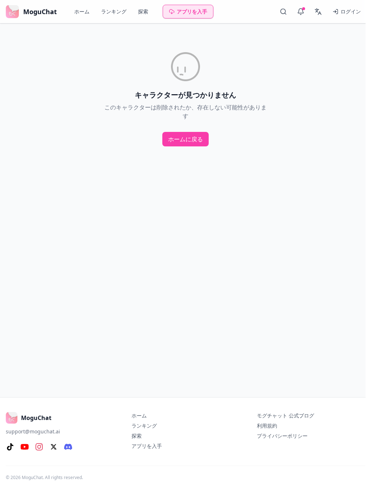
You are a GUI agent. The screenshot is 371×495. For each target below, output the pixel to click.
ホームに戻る (185, 139)
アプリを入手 (192, 11)
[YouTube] (24, 446)
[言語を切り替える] (318, 11)
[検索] (283, 11)
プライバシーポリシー (282, 435)
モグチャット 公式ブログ (285, 415)
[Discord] (68, 446)
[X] (53, 446)
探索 (143, 11)
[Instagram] (39, 446)
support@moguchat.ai (33, 431)
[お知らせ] (300, 11)
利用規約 (267, 425)
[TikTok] (10, 446)
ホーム (81, 11)
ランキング (113, 11)
